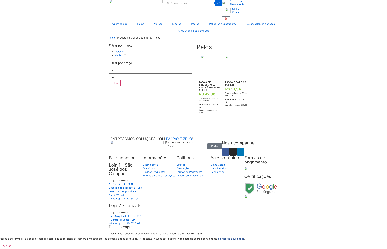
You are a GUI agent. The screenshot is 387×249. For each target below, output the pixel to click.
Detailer (119, 51)
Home (140, 23)
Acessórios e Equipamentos (193, 30)
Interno (195, 23)
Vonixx (119, 55)
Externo (176, 23)
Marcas (158, 23)
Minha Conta (235, 11)
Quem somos (119, 23)
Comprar (204, 127)
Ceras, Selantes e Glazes (260, 23)
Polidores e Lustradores (222, 23)
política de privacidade (231, 238)
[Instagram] (233, 152)
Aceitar (7, 245)
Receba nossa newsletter (179, 142)
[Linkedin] (240, 152)
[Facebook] (225, 152)
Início (112, 37)
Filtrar (114, 83)
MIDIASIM (196, 233)
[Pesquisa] (218, 3)
